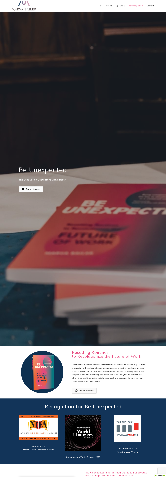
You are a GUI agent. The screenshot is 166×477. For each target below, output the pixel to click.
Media (109, 6)
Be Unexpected (135, 6)
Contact (150, 6)
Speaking (120, 6)
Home (99, 6)
